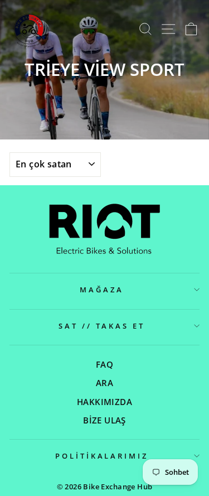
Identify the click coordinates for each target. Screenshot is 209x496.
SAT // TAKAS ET (102, 326)
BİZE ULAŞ (104, 420)
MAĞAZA (102, 290)
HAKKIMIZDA (104, 401)
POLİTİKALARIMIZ (102, 456)
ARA (104, 382)
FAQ (104, 364)
